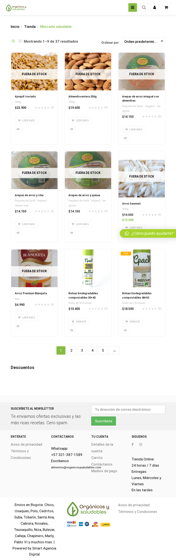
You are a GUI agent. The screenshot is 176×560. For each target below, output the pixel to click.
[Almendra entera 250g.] (88, 55)
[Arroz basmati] (141, 162)
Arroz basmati (131, 203)
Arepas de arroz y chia (29, 195)
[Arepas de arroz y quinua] (88, 153)
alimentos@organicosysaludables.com (76, 467)
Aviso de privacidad (26, 444)
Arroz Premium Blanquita (31, 293)
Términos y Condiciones (137, 511)
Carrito (97, 457)
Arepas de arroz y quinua (84, 195)
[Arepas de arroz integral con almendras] (141, 55)
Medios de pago (104, 471)
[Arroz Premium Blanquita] (34, 252)
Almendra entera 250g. (82, 96)
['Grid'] (13, 41)
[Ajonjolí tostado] (34, 55)
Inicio (15, 26)
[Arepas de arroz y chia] (34, 153)
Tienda (30, 26)
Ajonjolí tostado (25, 96)
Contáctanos (101, 464)
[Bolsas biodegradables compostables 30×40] (88, 252)
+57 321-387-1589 (66, 454)
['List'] (20, 41)
